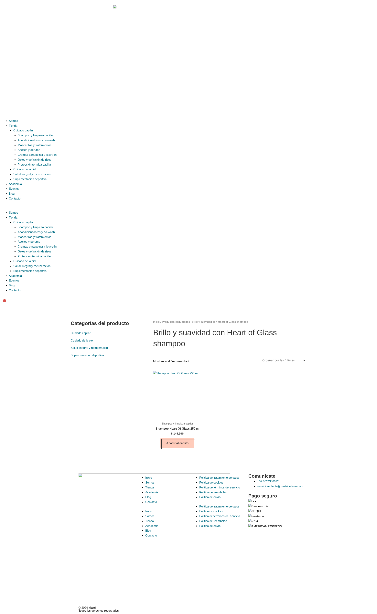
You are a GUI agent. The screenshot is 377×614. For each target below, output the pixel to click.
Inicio (156, 321)
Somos (13, 120)
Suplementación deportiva (30, 179)
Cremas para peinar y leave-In (37, 154)
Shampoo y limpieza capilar (35, 135)
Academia (15, 184)
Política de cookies (211, 482)
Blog (12, 193)
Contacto (14, 198)
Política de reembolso (213, 492)
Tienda (13, 125)
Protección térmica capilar (34, 164)
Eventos (14, 188)
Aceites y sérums (29, 149)
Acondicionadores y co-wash (36, 140)
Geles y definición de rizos (34, 159)
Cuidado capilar (23, 130)
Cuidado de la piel (24, 169)
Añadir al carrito (177, 443)
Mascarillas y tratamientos (34, 145)
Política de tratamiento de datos (219, 477)
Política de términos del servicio (219, 487)
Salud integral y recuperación (31, 174)
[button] (188, 207)
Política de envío (210, 497)
